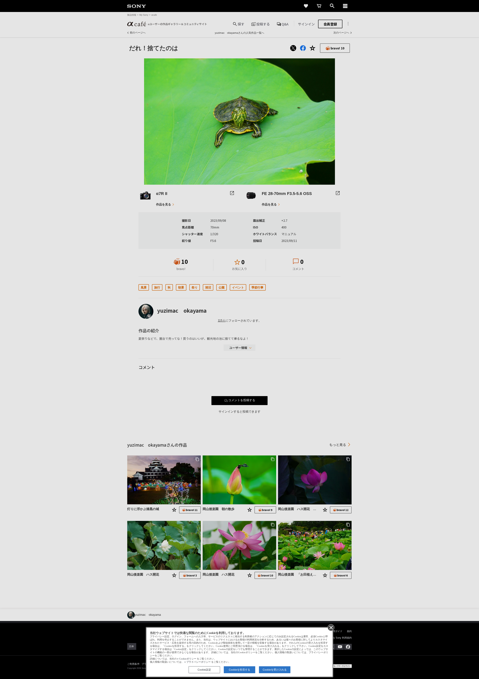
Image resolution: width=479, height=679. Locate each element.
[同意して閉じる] (331, 627)
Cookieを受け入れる (275, 669)
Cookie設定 (204, 669)
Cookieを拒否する (239, 669)
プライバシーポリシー (198, 662)
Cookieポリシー (187, 658)
